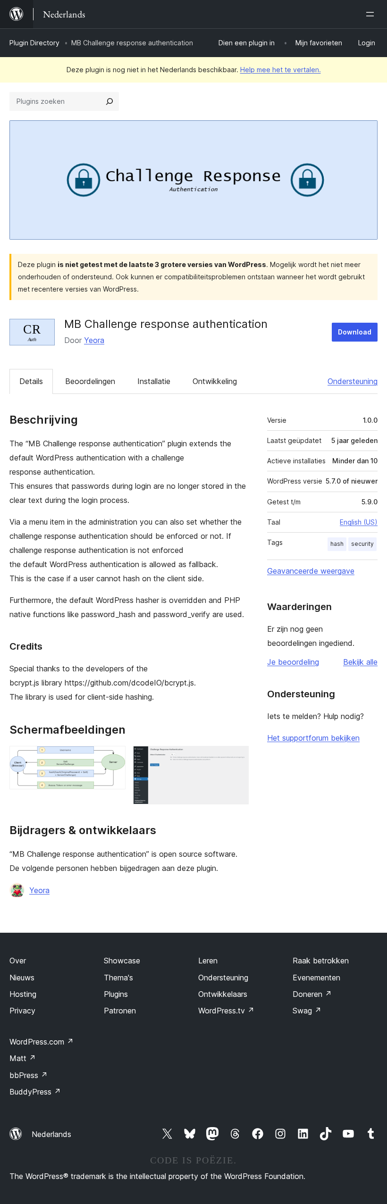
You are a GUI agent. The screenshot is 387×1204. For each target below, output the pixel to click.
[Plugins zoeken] (109, 101)
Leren (208, 960)
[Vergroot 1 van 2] (113, 758)
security (362, 543)
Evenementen (316, 977)
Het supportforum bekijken (313, 738)
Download (354, 332)
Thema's (118, 977)
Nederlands (51, 1134)
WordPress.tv (226, 1010)
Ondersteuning (353, 381)
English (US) (359, 522)
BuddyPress (35, 1091)
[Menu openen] (372, 14)
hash (337, 543)
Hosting (22, 994)
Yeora (94, 340)
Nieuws (21, 977)
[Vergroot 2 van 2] (236, 758)
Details (31, 381)
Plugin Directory (34, 43)
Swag (307, 1010)
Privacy (22, 1010)
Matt (22, 1058)
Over (17, 960)
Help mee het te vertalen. (280, 70)
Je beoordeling (293, 662)
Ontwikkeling (215, 381)
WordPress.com (41, 1041)
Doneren (312, 994)
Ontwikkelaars (222, 994)
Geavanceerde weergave (310, 571)
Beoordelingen (90, 381)
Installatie (153, 381)
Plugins (116, 994)
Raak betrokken (321, 960)
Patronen (120, 1010)
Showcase (122, 960)
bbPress (28, 1075)
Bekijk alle (360, 662)
